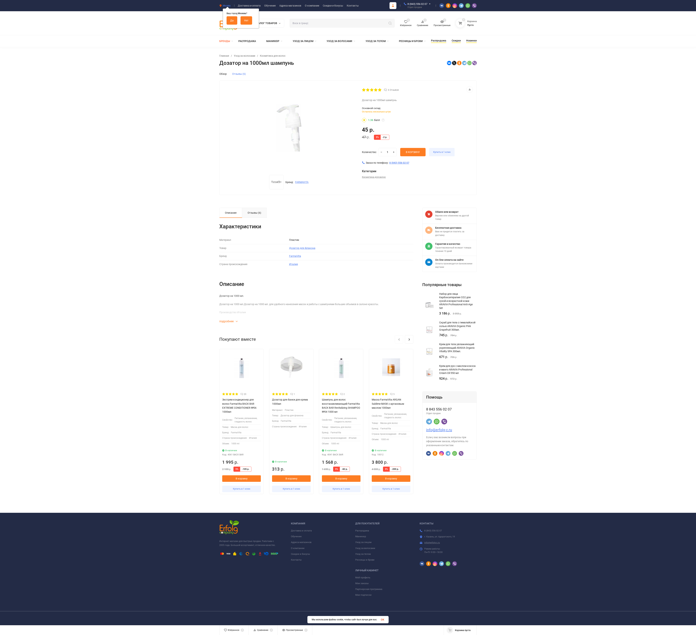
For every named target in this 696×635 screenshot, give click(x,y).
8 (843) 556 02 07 (417, 4)
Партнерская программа (368, 589)
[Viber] (474, 63)
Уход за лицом (363, 542)
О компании (297, 548)
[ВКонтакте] (449, 63)
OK (382, 619)
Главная (224, 56)
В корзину (242, 478)
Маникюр (360, 536)
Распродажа (362, 530)
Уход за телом (363, 554)
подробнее (226, 321)
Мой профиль (362, 577)
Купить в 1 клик (442, 152)
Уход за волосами (244, 56)
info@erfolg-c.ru (439, 430)
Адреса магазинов (301, 542)
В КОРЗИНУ (413, 152)
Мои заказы (362, 583)
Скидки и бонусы (300, 554)
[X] (454, 63)
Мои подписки (363, 595)
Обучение (296, 536)
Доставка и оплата (301, 530)
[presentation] (399, 339)
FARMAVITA (301, 182)
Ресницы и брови (364, 559)
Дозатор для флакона (302, 248)
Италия (293, 264)
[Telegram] (464, 63)
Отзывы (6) (239, 74)
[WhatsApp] (469, 63)
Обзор (223, 74)
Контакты (296, 559)
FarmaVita (295, 256)
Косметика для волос (272, 56)
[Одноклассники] (459, 63)
